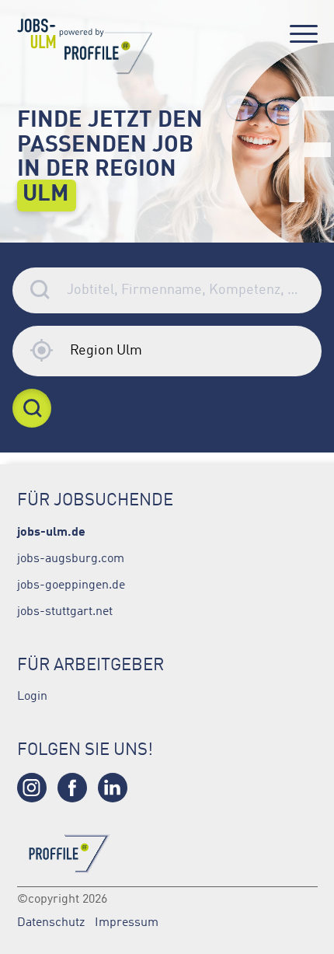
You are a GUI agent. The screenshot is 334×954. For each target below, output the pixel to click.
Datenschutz (51, 921)
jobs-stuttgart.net (65, 610)
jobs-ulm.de (51, 530)
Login (32, 695)
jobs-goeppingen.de (71, 584)
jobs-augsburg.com (70, 557)
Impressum (126, 921)
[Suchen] (31, 408)
